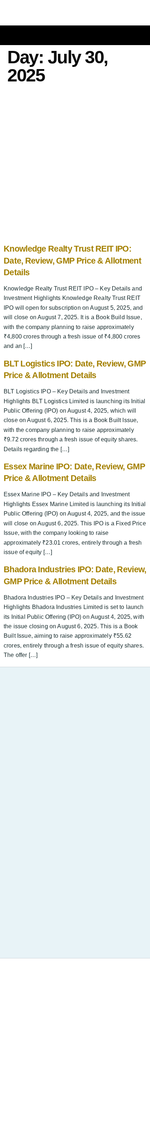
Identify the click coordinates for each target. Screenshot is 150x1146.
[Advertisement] (75, 165)
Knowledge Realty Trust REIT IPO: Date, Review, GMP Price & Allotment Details (72, 260)
